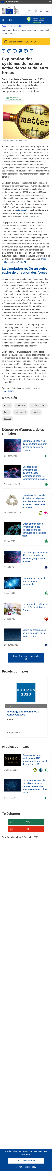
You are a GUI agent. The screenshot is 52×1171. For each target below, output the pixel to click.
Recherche (41, 11)
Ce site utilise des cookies (17, 1151)
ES (15, 51)
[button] (35, 11)
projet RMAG (8, 391)
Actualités (18, 26)
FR (20, 51)
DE (4, 51)
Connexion (29, 11)
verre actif (21, 405)
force (6, 412)
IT (26, 51)
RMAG (7, 405)
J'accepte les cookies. (26, 1160)
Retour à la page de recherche (26, 656)
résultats (21, 210)
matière (7, 419)
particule (36, 412)
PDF (28, 829)
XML (28, 822)
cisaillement (20, 412)
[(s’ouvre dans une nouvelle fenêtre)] (10, 10)
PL (31, 51)
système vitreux (38, 405)
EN (9, 51)
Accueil (5, 26)
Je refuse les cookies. (26, 1167)
